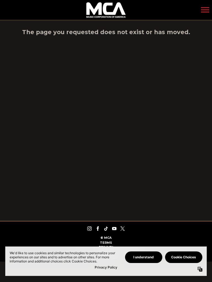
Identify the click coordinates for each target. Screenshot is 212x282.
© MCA (106, 238)
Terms (106, 243)
